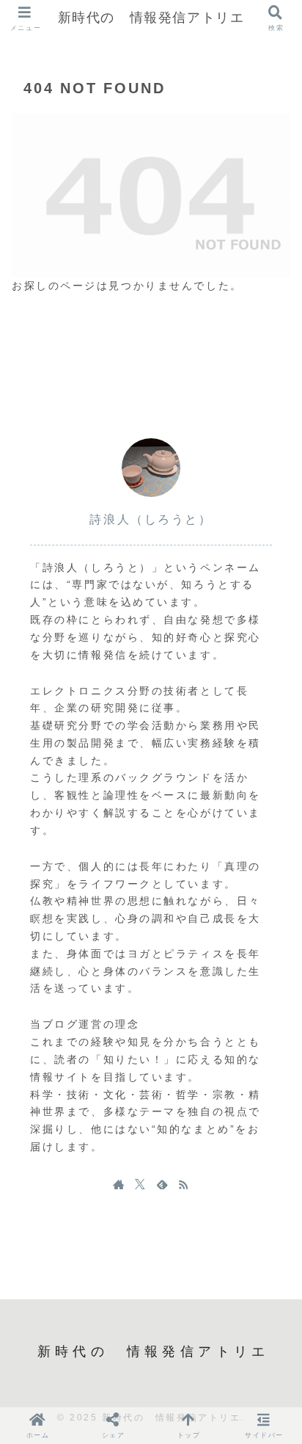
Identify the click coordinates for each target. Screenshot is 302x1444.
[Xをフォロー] (140, 1184)
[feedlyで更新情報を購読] (162, 1184)
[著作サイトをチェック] (118, 1184)
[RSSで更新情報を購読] (183, 1184)
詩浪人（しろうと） (150, 519)
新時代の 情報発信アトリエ (151, 18)
